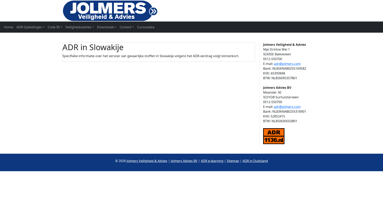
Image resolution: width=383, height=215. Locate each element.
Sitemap (233, 161)
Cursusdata (145, 27)
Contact (125, 27)
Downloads (105, 27)
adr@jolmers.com (287, 64)
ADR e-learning (212, 161)
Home (8, 27)
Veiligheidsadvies (78, 27)
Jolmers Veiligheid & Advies (147, 161)
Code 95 (54, 27)
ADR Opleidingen (29, 27)
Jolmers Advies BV (184, 161)
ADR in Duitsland (255, 161)
